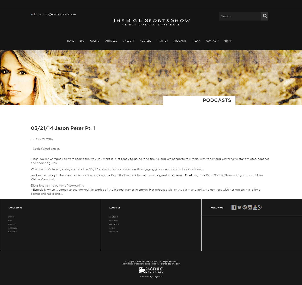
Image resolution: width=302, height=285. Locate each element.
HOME (70, 41)
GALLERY (128, 41)
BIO (82, 41)
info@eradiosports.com (168, 264)
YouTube (145, 41)
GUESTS (94, 41)
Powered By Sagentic (151, 277)
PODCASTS (180, 41)
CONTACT (212, 41)
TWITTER (162, 41)
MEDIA (196, 41)
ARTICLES (111, 41)
